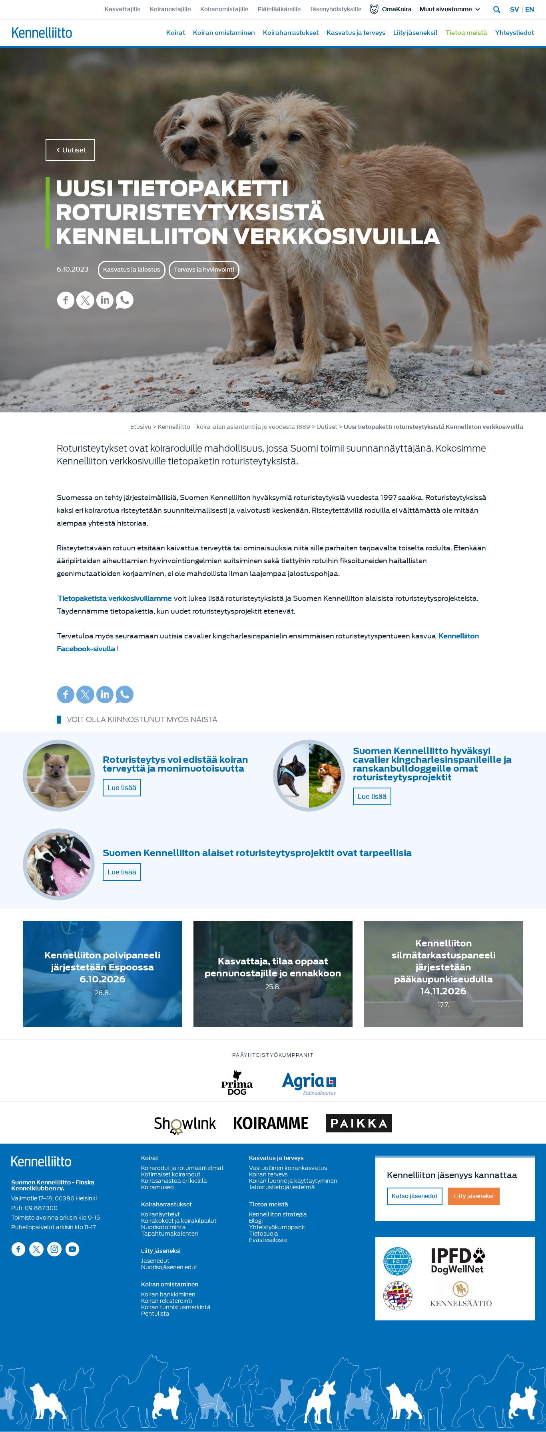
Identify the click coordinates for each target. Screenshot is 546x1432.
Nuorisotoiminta (163, 1227)
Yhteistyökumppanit (277, 1227)
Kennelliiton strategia (278, 1214)
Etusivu (140, 427)
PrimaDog (237, 1082)
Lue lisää (122, 787)
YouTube (72, 1249)
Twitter (85, 300)
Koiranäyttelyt (160, 1214)
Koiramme (271, 1125)
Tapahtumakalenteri (169, 1233)
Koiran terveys (268, 1174)
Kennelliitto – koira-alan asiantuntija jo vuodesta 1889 (234, 427)
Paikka (359, 1125)
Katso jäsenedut (415, 1196)
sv (514, 9)
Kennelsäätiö (461, 1295)
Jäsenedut (155, 1261)
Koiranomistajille (224, 9)
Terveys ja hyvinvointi (204, 270)
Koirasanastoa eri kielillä (174, 1181)
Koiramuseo (157, 1187)
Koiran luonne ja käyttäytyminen (293, 1181)
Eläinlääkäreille (279, 9)
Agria (309, 1082)
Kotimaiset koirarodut (171, 1174)
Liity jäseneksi (161, 1251)
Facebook (66, 300)
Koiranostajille (170, 9)
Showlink (185, 1125)
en (529, 9)
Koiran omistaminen (224, 32)
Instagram (54, 1249)
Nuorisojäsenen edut (169, 1267)
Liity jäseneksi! (415, 32)
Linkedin (105, 300)
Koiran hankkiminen (168, 1294)
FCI (397, 1261)
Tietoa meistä (466, 32)
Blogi (256, 1221)
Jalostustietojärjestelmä (282, 1187)
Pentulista (155, 1313)
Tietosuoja (263, 1233)
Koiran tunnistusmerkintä (176, 1307)
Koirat (175, 32)
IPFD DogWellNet (458, 1261)
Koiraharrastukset (291, 32)
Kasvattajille (122, 9)
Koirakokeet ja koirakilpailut (179, 1221)
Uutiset (74, 150)
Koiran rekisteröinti (166, 1301)
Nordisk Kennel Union (397, 1295)
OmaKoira (397, 9)
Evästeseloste (268, 1240)
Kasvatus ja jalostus (131, 270)
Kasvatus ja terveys (356, 32)
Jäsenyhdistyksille (335, 9)
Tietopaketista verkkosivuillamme (114, 599)
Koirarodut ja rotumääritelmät (182, 1168)
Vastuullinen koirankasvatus (288, 1168)
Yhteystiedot (514, 32)
